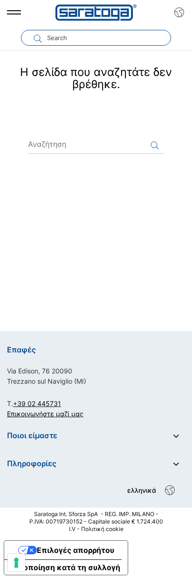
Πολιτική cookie (102, 528)
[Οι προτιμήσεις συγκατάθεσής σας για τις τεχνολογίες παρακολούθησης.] (16, 563)
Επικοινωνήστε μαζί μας (45, 414)
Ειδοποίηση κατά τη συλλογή (66, 567)
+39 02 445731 (37, 403)
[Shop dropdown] (177, 12)
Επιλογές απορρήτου (75, 550)
